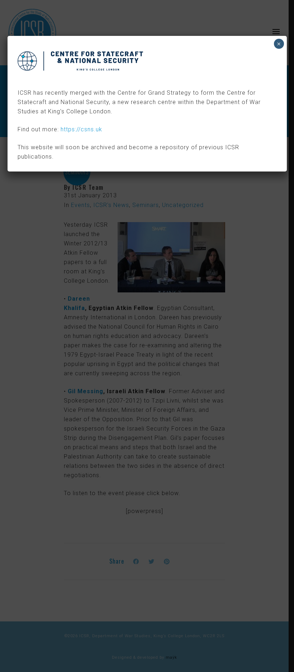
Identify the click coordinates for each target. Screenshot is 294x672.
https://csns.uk (81, 129)
